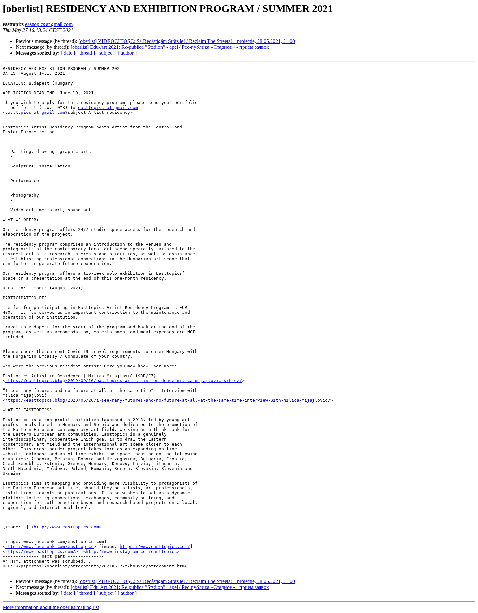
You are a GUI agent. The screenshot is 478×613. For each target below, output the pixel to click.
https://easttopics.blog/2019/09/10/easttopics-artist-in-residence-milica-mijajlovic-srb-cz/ (123, 380)
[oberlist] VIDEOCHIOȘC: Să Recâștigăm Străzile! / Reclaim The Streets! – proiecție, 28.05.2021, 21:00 (186, 41)
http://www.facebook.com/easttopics (49, 546)
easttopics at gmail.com (49, 24)
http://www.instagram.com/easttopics (131, 551)
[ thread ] (85, 53)
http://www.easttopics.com (66, 527)
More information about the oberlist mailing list (51, 607)
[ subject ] (106, 53)
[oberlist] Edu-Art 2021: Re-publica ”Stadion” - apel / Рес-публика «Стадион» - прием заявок (170, 47)
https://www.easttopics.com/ (155, 546)
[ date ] (68, 53)
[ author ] (127, 53)
